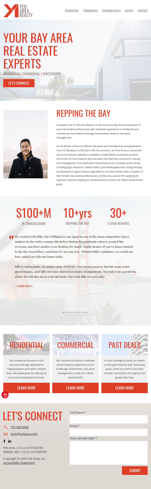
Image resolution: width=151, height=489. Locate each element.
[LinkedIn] (10, 441)
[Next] (135, 273)
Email (73, 425)
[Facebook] (4, 441)
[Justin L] (74, 312)
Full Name (77, 412)
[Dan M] (79, 312)
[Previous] (16, 273)
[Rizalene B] (84, 312)
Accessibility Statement (19, 463)
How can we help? (82, 438)
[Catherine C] (63, 312)
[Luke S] (87, 312)
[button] (143, 10)
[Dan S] (68, 312)
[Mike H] (82, 312)
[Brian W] (71, 312)
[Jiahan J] (76, 312)
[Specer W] (66, 312)
